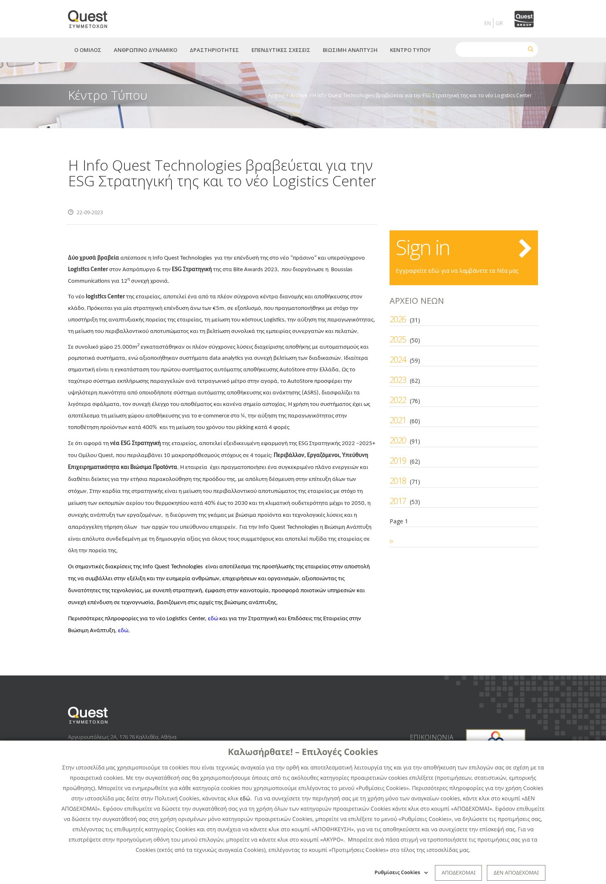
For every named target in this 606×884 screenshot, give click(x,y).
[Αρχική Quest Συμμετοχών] (92, 16)
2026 (398, 319)
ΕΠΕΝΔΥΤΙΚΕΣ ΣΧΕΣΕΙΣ (280, 50)
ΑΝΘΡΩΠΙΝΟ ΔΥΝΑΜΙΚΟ (145, 50)
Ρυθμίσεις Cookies (397, 872)
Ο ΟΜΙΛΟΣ (87, 50)
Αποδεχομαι (458, 872)
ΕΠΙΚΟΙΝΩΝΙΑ (431, 737)
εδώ (245, 798)
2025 (398, 339)
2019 (398, 460)
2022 (398, 400)
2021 (398, 420)
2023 (398, 379)
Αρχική (276, 94)
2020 (398, 440)
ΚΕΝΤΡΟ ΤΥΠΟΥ (410, 50)
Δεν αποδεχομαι (516, 872)
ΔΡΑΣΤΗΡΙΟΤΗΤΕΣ (214, 50)
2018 (398, 480)
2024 (398, 359)
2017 (398, 500)
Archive (299, 94)
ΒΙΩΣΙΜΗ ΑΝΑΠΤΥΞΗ (350, 50)
